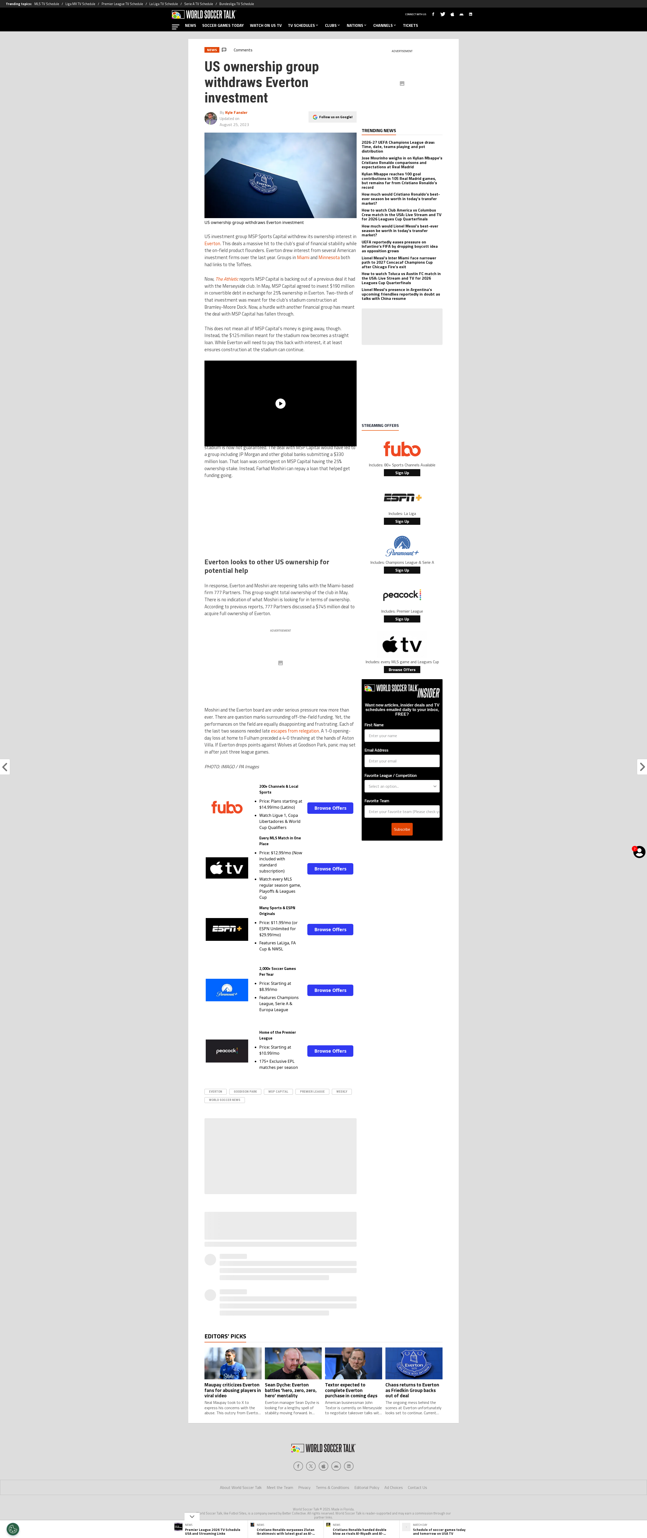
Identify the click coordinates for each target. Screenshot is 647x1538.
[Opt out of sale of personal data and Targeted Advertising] (13, 1529)
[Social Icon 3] (336, 1466)
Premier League (312, 1091)
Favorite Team (376, 801)
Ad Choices (393, 1487)
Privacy (304, 1487)
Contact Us (417, 1487)
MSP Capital (278, 1091)
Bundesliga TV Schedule (236, 3)
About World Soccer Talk (241, 1487)
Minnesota (329, 257)
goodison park (245, 1091)
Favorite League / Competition (390, 775)
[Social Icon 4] (348, 1466)
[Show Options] (434, 786)
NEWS (190, 25)
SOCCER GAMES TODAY (223, 25)
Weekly (341, 1091)
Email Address (376, 750)
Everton (212, 243)
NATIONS (355, 25)
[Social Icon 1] (311, 1466)
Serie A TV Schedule (198, 3)
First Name (374, 725)
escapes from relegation (295, 730)
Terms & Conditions (332, 1487)
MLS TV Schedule (46, 3)
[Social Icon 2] (323, 1466)
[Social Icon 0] (298, 1466)
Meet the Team (280, 1487)
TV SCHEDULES (301, 25)
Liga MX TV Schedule (80, 3)
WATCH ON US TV (266, 25)
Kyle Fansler (236, 112)
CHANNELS (383, 25)
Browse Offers (330, 808)
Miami (303, 257)
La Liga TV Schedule (163, 3)
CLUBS (331, 25)
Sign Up (402, 473)
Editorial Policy (366, 1487)
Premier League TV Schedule (122, 3)
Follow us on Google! (336, 116)
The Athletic (226, 278)
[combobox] (400, 786)
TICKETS (410, 25)
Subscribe (402, 829)
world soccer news (224, 1100)
